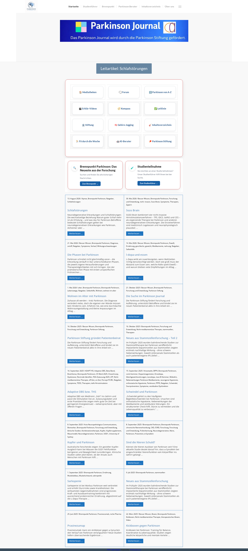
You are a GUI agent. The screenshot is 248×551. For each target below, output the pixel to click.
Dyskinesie (71, 377)
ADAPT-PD (89, 371)
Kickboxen (130, 517)
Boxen (154, 514)
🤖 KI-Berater (124, 141)
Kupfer (102, 430)
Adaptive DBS (99, 371)
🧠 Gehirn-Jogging (123, 125)
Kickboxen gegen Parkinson (143, 525)
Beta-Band (110, 371)
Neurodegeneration (86, 433)
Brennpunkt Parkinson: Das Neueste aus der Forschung (98, 168)
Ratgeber (110, 198)
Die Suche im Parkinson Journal (145, 296)
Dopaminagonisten (146, 374)
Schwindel (173, 383)
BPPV (155, 371)
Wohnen (99, 290)
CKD (152, 427)
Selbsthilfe (130, 249)
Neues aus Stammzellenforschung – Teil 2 (151, 338)
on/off (69, 246)
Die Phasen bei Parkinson (83, 254)
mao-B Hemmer (162, 377)
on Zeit (98, 380)
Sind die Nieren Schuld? (140, 442)
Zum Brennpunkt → (90, 184)
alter (80, 287)
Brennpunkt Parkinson (96, 198)
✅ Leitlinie (160, 108)
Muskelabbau (72, 475)
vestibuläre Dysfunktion (158, 386)
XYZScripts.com (135, 550)
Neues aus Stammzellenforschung (147, 481)
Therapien (174, 202)
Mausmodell (72, 433)
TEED (79, 383)
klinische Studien (74, 430)
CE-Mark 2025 (101, 374)
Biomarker (71, 427)
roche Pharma (115, 514)
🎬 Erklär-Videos (88, 108)
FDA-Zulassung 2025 (101, 377)
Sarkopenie (74, 481)
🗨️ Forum (124, 92)
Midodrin (173, 377)
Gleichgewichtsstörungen (136, 377)
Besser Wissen (144, 198)
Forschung (164, 427)
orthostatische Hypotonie (136, 383)
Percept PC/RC (107, 380)
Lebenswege (72, 290)
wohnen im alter (109, 290)
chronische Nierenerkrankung (138, 427)
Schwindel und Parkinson (141, 391)
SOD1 (106, 433)
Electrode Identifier (84, 377)
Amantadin (148, 371)
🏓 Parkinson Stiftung (160, 141)
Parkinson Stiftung (156, 290)
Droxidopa (159, 374)
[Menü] (179, 6)
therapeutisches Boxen (170, 517)
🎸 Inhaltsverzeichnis (160, 125)
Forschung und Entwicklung (137, 290)
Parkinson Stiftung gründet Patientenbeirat (94, 338)
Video (128, 520)
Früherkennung (146, 430)
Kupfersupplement (113, 430)
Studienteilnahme (149, 166)
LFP (111, 377)
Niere (172, 430)
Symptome (165, 202)
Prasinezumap (76, 525)
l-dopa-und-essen (136, 254)
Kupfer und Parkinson (80, 442)
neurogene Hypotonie (169, 380)
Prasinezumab (103, 514)
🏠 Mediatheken (87, 92)
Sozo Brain (155, 202)
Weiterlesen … (76, 233)
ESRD (157, 427)
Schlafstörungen (74, 202)
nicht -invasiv (145, 202)
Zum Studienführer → (149, 183)
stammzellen (168, 329)
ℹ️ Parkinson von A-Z (160, 92)
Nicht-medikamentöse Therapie (149, 329)
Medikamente (157, 246)
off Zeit (91, 380)
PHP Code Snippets (114, 550)
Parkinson (151, 383)
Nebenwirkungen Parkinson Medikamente (143, 380)
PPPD (158, 383)
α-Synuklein (149, 433)
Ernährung (130, 246)
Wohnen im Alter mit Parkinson (86, 296)
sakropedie (97, 475)
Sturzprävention (132, 386)
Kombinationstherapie (90, 430)
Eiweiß (171, 243)
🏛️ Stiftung (88, 125)
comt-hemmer (132, 374)
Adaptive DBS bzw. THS (81, 391)
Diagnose (114, 243)
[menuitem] (74, 6)
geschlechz (139, 246)
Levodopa (151, 377)
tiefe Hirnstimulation (99, 383)
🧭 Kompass (124, 108)
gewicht (148, 246)
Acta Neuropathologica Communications (100, 424)
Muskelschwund (85, 475)
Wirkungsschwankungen (107, 246)
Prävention (139, 433)
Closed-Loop (113, 374)
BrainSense (72, 374)
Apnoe (84, 198)
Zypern (129, 205)
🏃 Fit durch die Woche (88, 141)
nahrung (167, 246)
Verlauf (93, 246)
